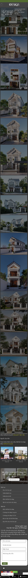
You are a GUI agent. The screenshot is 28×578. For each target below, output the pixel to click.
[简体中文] (2, 572)
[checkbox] (3, 568)
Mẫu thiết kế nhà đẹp (8, 499)
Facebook (24, 576)
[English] (4, 572)
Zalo (15, 576)
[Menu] (1, 4)
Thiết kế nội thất (7, 496)
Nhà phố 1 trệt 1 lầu (19, 435)
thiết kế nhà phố (8, 444)
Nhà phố (3, 9)
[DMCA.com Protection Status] (14, 572)
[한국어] (10, 572)
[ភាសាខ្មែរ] (8, 572)
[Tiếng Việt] (12, 572)
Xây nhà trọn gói (7, 490)
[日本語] (6, 572)
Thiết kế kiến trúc (7, 493)
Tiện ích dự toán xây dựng (9, 502)
